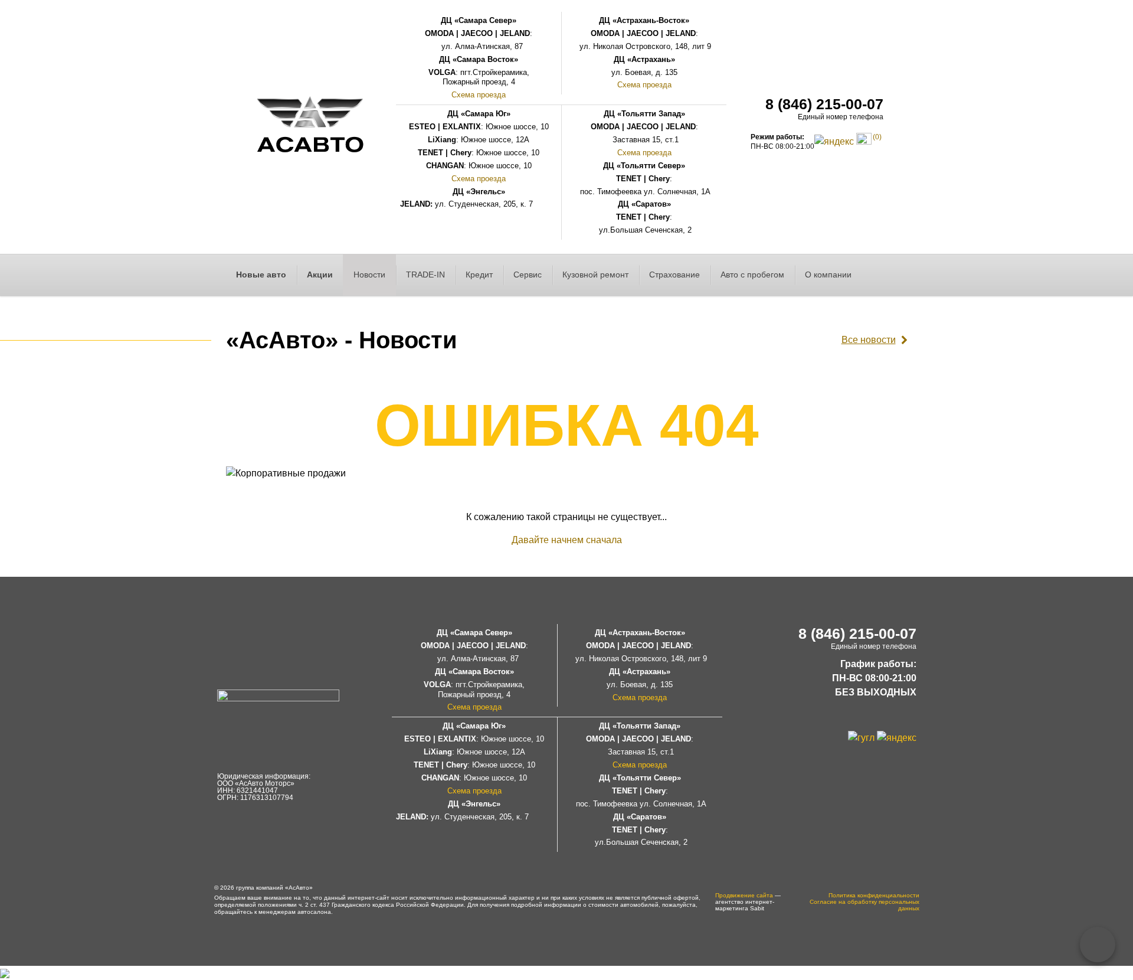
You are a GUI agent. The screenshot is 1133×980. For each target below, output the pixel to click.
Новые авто (261, 274)
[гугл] (861, 737)
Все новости (868, 340)
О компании (828, 274)
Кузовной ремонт (595, 274)
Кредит (479, 274)
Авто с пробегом (752, 274)
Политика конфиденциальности (874, 895)
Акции (320, 274)
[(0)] (864, 141)
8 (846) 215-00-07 (824, 104)
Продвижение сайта (744, 895)
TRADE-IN (425, 274)
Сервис (527, 274)
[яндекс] (834, 141)
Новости (369, 274)
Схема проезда (478, 94)
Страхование (674, 274)
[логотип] (311, 127)
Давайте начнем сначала (567, 540)
